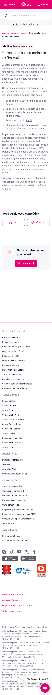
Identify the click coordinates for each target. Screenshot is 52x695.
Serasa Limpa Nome (11, 415)
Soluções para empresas (13, 379)
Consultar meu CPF (11, 337)
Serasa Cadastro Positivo (13, 419)
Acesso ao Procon (10, 600)
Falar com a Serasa (10, 365)
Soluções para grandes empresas (17, 384)
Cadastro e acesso (18, 33)
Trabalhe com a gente (12, 611)
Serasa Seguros (9, 447)
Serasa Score (8, 410)
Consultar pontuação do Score (16, 347)
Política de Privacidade (12, 594)
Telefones (6, 464)
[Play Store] (28, 558)
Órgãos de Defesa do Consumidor (17, 605)
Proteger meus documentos (14, 500)
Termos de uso (8, 523)
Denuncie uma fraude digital (14, 474)
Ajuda (5, 33)
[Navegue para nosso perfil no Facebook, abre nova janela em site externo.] (34, 552)
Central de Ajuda (9, 469)
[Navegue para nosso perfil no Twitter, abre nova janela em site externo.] (27, 552)
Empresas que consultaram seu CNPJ (19, 514)
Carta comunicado (10, 505)
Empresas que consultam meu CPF (18, 509)
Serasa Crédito (8, 401)
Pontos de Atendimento (12, 460)
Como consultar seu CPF (13, 491)
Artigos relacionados (23, 24)
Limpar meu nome (10, 342)
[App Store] (10, 558)
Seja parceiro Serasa (11, 536)
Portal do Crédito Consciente (15, 495)
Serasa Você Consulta (12, 438)
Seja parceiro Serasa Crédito (14, 540)
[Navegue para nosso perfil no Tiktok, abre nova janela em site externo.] (12, 552)
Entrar (44, 4)
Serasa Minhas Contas (12, 442)
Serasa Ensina (8, 433)
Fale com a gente (26, 263)
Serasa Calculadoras (11, 424)
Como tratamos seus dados (14, 388)
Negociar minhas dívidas (13, 351)
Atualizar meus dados (12, 374)
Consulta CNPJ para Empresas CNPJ (18, 519)
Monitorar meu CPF (11, 356)
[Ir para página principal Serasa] (26, 4)
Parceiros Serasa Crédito (13, 370)
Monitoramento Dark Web (13, 360)
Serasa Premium (9, 405)
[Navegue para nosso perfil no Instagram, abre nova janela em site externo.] (4, 552)
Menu (12, 4)
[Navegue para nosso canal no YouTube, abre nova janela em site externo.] (19, 552)
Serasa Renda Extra (11, 429)
